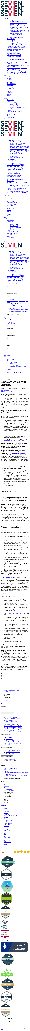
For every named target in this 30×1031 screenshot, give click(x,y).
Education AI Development (11, 724)
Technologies (7, 691)
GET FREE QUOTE (6, 241)
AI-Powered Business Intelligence (12, 727)
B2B (5, 833)
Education (6, 786)
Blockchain (7, 837)
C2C (5, 836)
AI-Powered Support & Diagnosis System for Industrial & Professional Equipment (15, 776)
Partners (6, 700)
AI (4, 847)
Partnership (7, 699)
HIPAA (6, 817)
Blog (6, 388)
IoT (5, 846)
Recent (5, 808)
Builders (6, 845)
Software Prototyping (9, 740)
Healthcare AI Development (11, 723)
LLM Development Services (11, 717)
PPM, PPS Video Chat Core (11, 768)
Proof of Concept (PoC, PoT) (11, 742)
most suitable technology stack (14, 613)
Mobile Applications (9, 790)
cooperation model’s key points (17, 453)
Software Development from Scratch (13, 750)
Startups (6, 827)
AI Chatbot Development (10, 721)
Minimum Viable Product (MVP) (12, 743)
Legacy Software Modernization (12, 752)
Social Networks (8, 839)
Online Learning (8, 818)
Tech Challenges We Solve (10, 693)
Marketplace (7, 840)
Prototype (6, 826)
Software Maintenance (9, 759)
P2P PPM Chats (8, 823)
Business (6, 787)
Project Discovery (8, 739)
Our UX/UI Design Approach (11, 690)
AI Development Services (7, 713)
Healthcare (6, 785)
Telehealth (6, 814)
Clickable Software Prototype (9, 577)
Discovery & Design (5, 734)
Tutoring (6, 821)
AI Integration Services (10, 720)
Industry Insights (5, 390)
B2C (5, 834)
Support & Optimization (6, 756)
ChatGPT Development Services (12, 718)
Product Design (8, 737)
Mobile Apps (7, 830)
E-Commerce (7, 842)
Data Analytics (7, 824)
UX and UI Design (9, 744)
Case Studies (3, 805)
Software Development (6, 391)
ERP (5, 843)
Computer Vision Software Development (14, 731)
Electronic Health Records (10, 815)
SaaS (5, 831)
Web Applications (8, 789)
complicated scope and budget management (15, 440)
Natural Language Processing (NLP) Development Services (13, 729)
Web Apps (6, 829)
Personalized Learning (9, 820)
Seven (2, 388)
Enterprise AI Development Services (13, 726)
